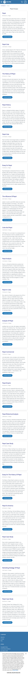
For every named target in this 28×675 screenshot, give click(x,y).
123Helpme (3, 5)
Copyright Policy (4, 647)
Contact (2, 639)
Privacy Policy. (15, 670)
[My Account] (26, 1)
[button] (2, 2)
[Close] (25, 653)
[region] (14, 663)
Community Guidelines (5, 648)
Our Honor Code (4, 650)
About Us (3, 637)
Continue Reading (7, 36)
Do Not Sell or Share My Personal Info (13, 672)
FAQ (1, 640)
